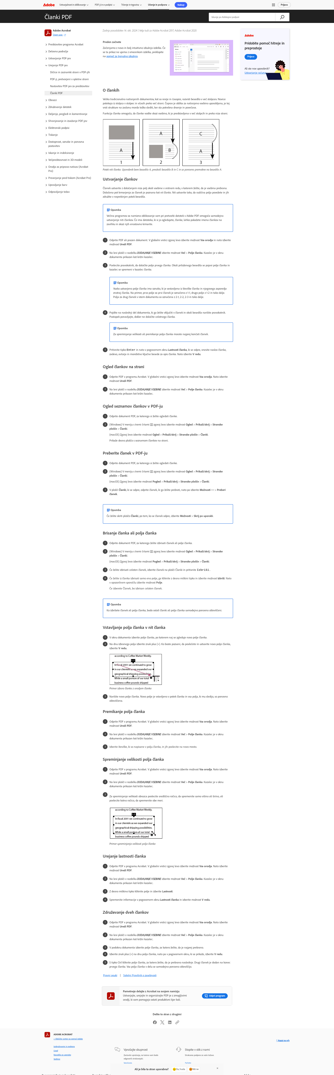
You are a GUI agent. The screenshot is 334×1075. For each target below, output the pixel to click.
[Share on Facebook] (155, 1023)
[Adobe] (49, 5)
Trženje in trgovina (130, 4)
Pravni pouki (110, 975)
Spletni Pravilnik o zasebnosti (140, 975)
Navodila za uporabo (62, 1055)
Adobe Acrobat (62, 30)
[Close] (217, 1068)
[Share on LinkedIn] (170, 1023)
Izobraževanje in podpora (64, 1046)
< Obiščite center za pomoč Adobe (68, 1039)
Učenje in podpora (157, 4)
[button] (273, 5)
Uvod (56, 1050)
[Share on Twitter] (162, 1023)
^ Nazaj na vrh (282, 1040)
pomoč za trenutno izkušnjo (122, 56)
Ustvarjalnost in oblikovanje (72, 4)
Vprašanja (128, 1063)
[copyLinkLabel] (177, 1023)
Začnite (188, 1063)
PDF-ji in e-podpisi (103, 4)
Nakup (180, 4)
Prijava (284, 4)
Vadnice (57, 1059)
